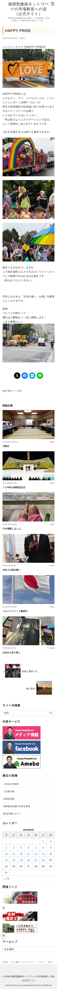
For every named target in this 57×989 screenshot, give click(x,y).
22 (43, 859)
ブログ (42, 962)
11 (13, 853)
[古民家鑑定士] (20, 933)
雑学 (23, 38)
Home (6, 962)
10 (6, 853)
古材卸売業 (9, 798)
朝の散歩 (30, 688)
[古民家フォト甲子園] (4, 909)
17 (6, 859)
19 (21, 859)
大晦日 (6, 446)
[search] (50, 713)
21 (36, 859)
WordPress (47, 985)
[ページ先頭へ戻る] (3, 936)
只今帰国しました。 (13, 528)
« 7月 (7, 878)
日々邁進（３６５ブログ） (24, 962)
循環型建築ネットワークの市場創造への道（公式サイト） (28, 8)
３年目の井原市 (11, 783)
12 (21, 853)
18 (13, 859)
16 (50, 853)
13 (28, 853)
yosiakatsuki (27, 985)
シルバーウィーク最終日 (15, 610)
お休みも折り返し (12, 652)
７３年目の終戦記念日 (14, 487)
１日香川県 (9, 791)
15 (43, 853)
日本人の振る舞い (12, 569)
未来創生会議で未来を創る (17, 806)
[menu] (52, 3)
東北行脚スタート (12, 813)
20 (28, 859)
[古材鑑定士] (20, 921)
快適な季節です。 (31, 671)
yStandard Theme (13, 985)
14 (36, 853)
